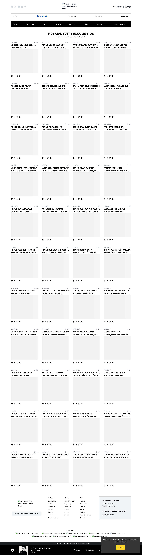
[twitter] (14, 76)
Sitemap (82, 506)
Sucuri (82, 509)
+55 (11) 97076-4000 (109, 506)
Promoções (72, 16)
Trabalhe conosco (53, 518)
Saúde (85, 24)
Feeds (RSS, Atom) (85, 515)
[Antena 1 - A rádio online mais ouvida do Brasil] (71, 7)
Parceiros (83, 501)
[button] (12, 7)
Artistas (66, 509)
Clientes (50, 512)
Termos (82, 518)
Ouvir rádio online (69, 501)
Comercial (125, 16)
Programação (68, 504)
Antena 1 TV (67, 506)
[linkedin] (19, 76)
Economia (30, 24)
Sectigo (82, 512)
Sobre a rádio (52, 501)
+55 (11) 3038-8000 (109, 514)
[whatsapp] (17, 76)
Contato (50, 515)
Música (58, 24)
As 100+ (66, 515)
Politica (72, 24)
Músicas (66, 512)
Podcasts (98, 16)
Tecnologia (100, 24)
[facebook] (12, 76)
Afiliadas (50, 509)
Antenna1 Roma (84, 504)
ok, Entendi (120, 547)
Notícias (50, 504)
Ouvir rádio (44, 16)
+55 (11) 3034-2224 (109, 503)
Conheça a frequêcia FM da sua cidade (26, 513)
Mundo (44, 24)
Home (15, 16)
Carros (15, 24)
